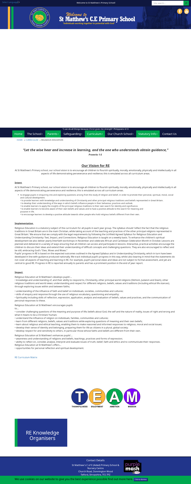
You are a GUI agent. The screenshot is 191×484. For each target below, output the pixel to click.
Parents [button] (52, 134)
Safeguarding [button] (72, 134)
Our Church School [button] (120, 134)
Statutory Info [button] (147, 134)
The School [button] (34, 134)
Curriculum (32, 140)
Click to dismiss (141, 479)
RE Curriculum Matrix (26, 357)
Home (18, 134)
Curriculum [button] (94, 134)
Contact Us (169, 134)
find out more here (120, 479)
